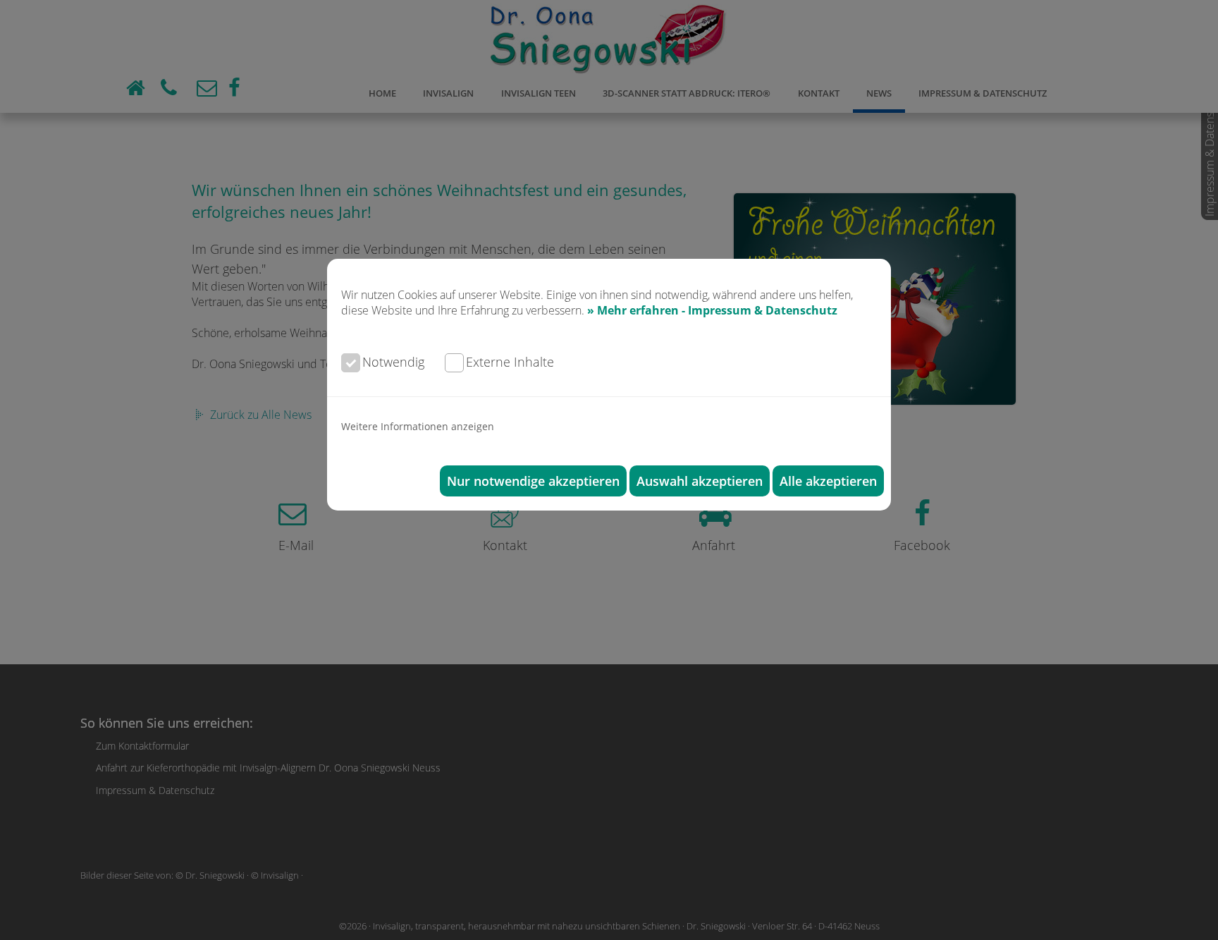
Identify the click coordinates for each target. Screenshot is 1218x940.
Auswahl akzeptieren (699, 480)
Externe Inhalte (510, 361)
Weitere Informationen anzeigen (417, 426)
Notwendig (393, 361)
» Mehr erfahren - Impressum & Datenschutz (712, 310)
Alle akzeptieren (828, 480)
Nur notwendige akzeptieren (533, 480)
